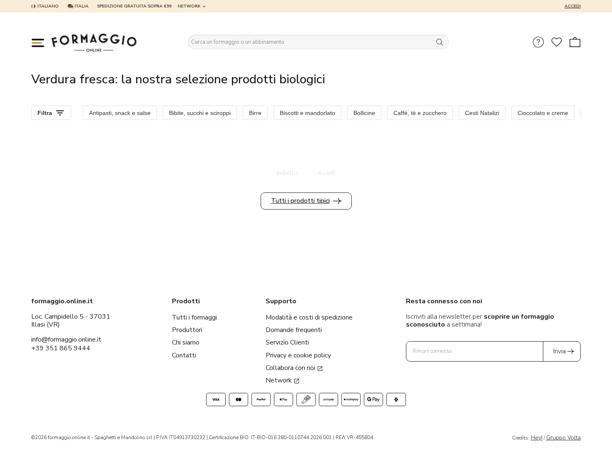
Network (189, 6)
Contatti (184, 355)
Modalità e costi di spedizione (309, 317)
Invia (559, 351)
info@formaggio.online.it (66, 339)
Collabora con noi (291, 367)
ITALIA (81, 6)
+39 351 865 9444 (60, 348)
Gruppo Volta (563, 438)
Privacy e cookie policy (298, 355)
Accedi (573, 6)
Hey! (536, 438)
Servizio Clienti (287, 342)
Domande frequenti (294, 330)
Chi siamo (185, 342)
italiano (48, 6)
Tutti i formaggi (194, 317)
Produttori (187, 330)
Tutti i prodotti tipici (300, 200)
